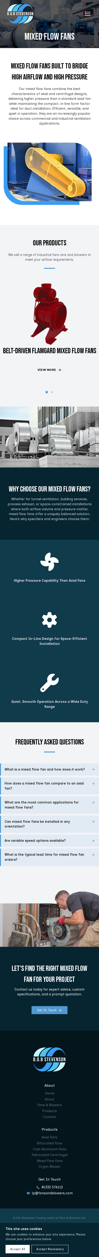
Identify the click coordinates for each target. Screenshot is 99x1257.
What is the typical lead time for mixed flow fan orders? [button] (44, 857)
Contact (49, 1117)
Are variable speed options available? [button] (35, 841)
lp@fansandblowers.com (52, 1193)
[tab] (47, 392)
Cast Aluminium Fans (49, 1149)
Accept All (17, 1249)
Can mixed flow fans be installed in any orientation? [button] (37, 824)
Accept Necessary (50, 1249)
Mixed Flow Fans (50, 1161)
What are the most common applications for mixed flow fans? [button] (42, 804)
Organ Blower (49, 1167)
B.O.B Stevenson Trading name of (36, 1217)
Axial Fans (49, 1137)
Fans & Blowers (49, 1105)
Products (49, 1111)
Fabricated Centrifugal (49, 1155)
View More (47, 370)
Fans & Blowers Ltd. (72, 1217)
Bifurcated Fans (49, 1143)
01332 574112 (52, 1187)
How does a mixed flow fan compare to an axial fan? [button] (44, 785)
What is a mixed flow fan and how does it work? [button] (45, 769)
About (49, 1099)
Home (49, 1093)
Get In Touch (47, 1010)
